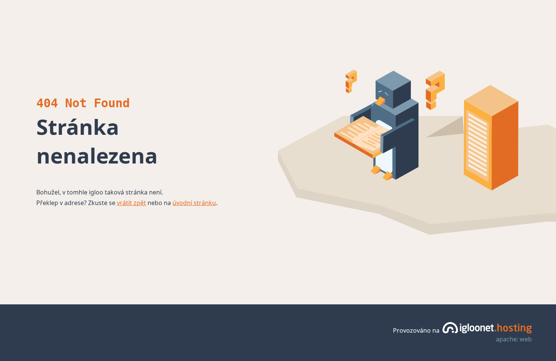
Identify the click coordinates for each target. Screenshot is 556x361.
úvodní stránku (194, 203)
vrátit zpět (131, 203)
